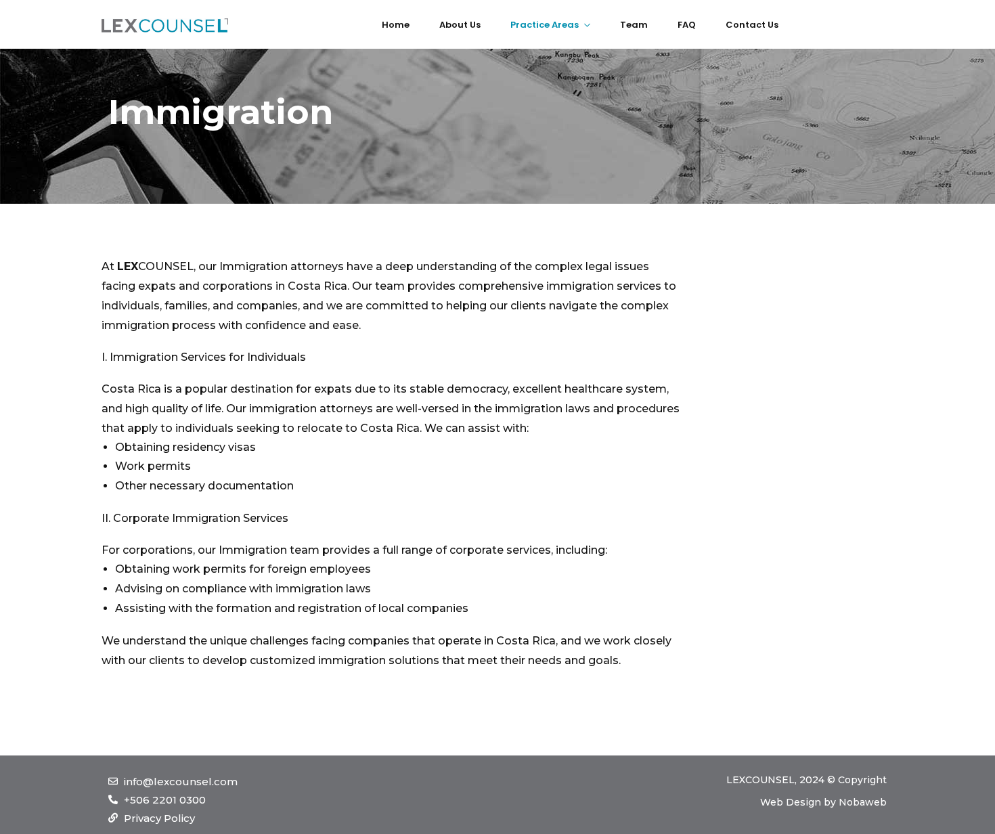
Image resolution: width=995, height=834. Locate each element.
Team (634, 24)
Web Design (790, 802)
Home (396, 24)
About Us (460, 24)
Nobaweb (863, 802)
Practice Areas (544, 24)
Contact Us (752, 24)
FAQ (687, 24)
